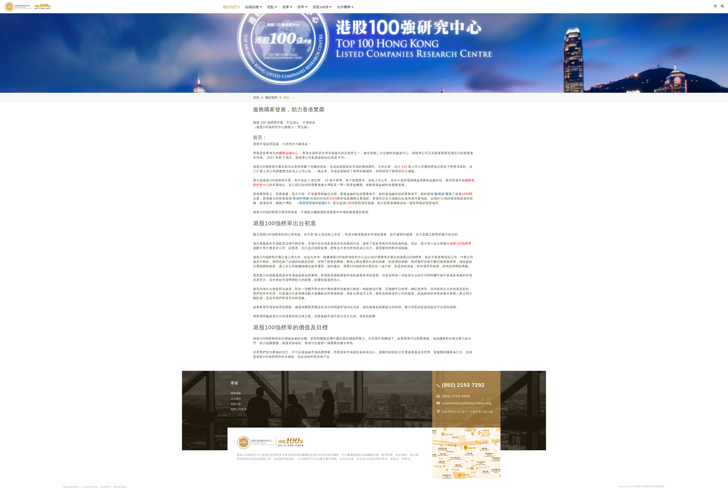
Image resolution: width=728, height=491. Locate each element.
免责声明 (105, 487)
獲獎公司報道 (238, 409)
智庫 (286, 7)
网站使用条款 (120, 487)
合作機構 (344, 7)
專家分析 (236, 403)
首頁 (256, 97)
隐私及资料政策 (71, 487)
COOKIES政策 (90, 487)
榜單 (301, 7)
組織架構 (252, 7)
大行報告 (236, 398)
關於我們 (230, 7)
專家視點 (236, 393)
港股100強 (321, 7)
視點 (271, 7)
